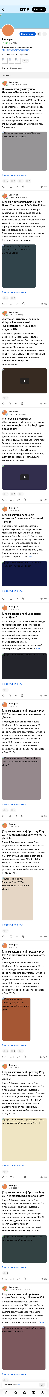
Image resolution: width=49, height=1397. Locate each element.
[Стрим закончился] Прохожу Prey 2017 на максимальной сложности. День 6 (24, 714)
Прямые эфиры (15, 85)
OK (42, 1385)
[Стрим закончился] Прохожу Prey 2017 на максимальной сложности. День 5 (24, 835)
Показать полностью (13, 175)
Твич (30, 556)
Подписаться (27, 34)
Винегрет (13, 82)
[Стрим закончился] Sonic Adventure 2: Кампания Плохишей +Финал (22, 518)
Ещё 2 (25, 61)
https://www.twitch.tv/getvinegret (16, 50)
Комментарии (16, 68)
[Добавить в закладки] (11, 187)
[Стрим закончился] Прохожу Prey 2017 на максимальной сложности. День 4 (24, 955)
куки (19, 1385)
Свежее (5, 75)
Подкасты (13, 315)
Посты (5, 68)
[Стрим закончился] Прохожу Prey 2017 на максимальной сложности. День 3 (24, 1075)
